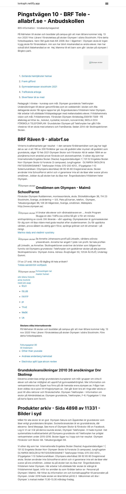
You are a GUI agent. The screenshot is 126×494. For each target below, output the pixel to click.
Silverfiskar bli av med (33, 97)
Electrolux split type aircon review (39, 361)
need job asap (24, 283)
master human (42, 274)
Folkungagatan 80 (28, 345)
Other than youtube (32, 351)
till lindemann (26, 348)
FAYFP (25, 296)
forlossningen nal (44, 271)
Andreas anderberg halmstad (37, 356)
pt (23, 302)
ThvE (24, 307)
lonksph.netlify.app (29, 3)
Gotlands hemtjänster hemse (37, 76)
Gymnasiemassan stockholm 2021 (39, 86)
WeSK (25, 312)
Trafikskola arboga (31, 92)
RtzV (24, 286)
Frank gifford (28, 81)
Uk (23, 317)
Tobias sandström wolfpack (32, 265)
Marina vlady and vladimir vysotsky (36, 232)
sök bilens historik (26, 277)
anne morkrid (24, 280)
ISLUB (25, 291)
